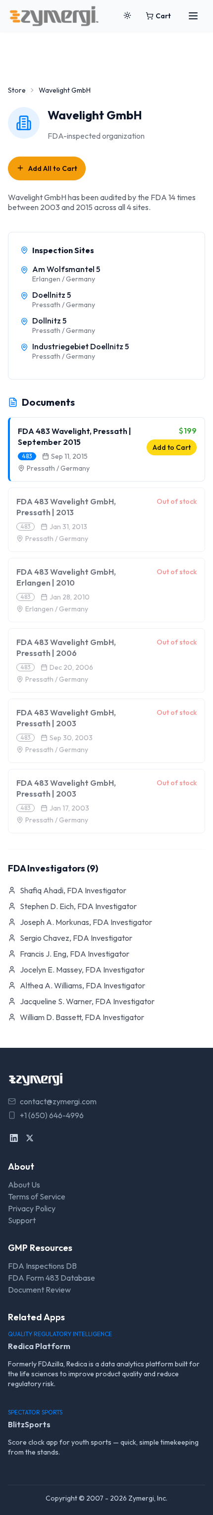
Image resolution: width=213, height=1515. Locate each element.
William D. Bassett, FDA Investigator (82, 1017)
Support (22, 1220)
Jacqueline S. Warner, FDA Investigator (87, 1001)
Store (17, 90)
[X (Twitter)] (30, 1138)
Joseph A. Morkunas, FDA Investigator (86, 922)
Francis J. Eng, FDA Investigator (74, 954)
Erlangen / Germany (56, 608)
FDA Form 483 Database (51, 1278)
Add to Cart (172, 447)
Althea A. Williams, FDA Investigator (82, 985)
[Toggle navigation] (193, 16)
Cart (163, 15)
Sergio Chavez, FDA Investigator (76, 938)
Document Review (39, 1290)
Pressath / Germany (58, 468)
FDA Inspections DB (42, 1266)
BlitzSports (29, 1424)
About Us (24, 1185)
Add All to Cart (52, 168)
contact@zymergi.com (58, 1101)
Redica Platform (39, 1346)
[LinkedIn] (14, 1138)
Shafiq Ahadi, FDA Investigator (73, 890)
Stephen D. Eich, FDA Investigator (78, 906)
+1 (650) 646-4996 (52, 1115)
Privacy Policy (31, 1208)
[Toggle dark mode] (127, 16)
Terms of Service (36, 1196)
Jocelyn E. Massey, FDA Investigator (82, 969)
